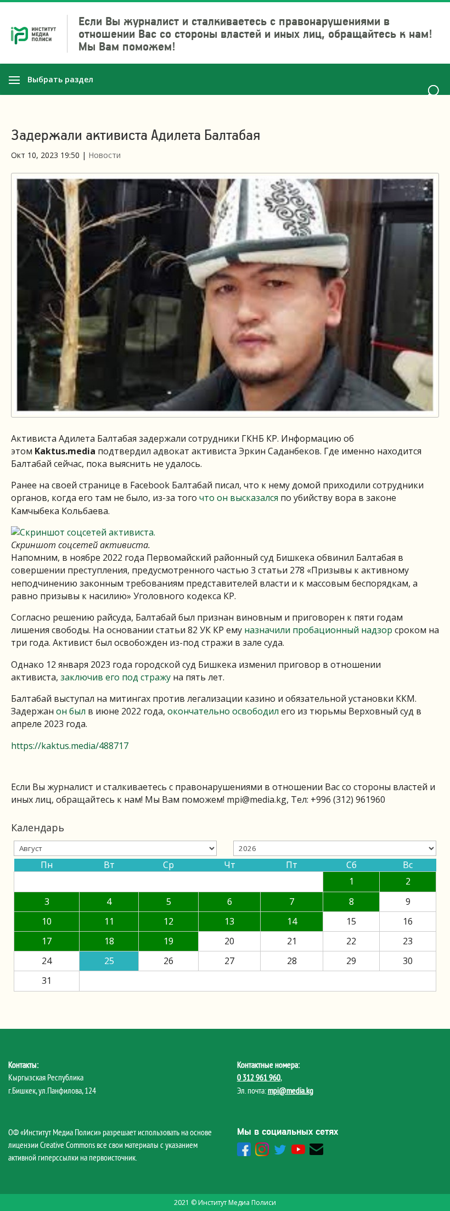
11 (109, 921)
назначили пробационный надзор (319, 630)
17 (47, 941)
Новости (104, 155)
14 (292, 921)
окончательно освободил (224, 711)
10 (47, 921)
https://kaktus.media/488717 (69, 746)
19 (168, 941)
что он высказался (238, 498)
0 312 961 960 (258, 1077)
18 (109, 941)
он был (72, 711)
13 (229, 921)
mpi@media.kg (290, 1090)
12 (168, 921)
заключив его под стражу (115, 677)
